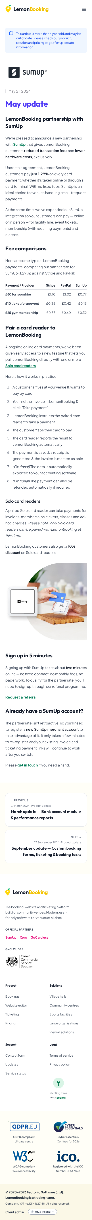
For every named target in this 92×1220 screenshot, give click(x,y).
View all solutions (62, 1032)
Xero (23, 937)
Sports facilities (61, 1014)
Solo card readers (20, 365)
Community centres (64, 1005)
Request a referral (20, 697)
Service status (15, 1073)
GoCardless (39, 937)
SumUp (19, 144)
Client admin (14, 1212)
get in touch (27, 765)
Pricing (10, 1023)
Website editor (16, 1005)
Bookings (12, 996)
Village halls (58, 996)
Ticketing (12, 1014)
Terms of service (61, 1055)
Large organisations (64, 1023)
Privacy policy (60, 1064)
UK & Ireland (42, 1211)
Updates (11, 1064)
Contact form (15, 1055)
